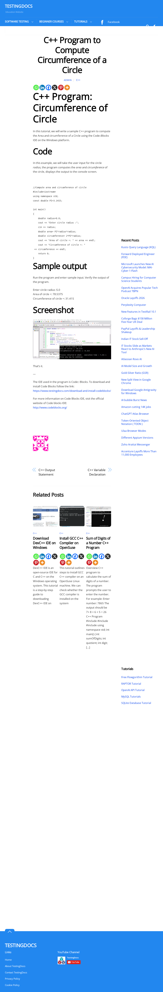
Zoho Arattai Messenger (135, 444)
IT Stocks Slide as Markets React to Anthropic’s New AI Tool (137, 349)
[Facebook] (48, 87)
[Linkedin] (42, 87)
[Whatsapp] (36, 87)
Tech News (15, 30)
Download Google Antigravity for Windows (138, 391)
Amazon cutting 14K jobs (136, 407)
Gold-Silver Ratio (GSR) (134, 373)
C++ (78, 80)
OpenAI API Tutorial (133, 690)
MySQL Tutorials (131, 696)
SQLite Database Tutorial (136, 703)
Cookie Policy (12, 985)
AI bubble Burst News (134, 400)
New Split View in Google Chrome (136, 381)
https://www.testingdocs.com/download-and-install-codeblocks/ (72, 391)
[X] (54, 87)
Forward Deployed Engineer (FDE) (138, 255)
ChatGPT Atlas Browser (135, 413)
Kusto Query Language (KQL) (138, 247)
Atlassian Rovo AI (131, 359)
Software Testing (17, 21)
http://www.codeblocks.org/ (50, 407)
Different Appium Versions (137, 437)
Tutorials (80, 21)
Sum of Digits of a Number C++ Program (98, 543)
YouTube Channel (118, 29)
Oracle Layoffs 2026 (133, 298)
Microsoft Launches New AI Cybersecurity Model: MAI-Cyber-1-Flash (137, 267)
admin (68, 80)
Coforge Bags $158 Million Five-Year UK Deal (136, 320)
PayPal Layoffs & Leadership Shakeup (138, 330)
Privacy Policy (12, 978)
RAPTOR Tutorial (131, 683)
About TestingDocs (15, 966)
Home (8, 959)
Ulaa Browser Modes (133, 431)
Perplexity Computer (134, 305)
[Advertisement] (16, 82)
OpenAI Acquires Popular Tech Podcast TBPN (139, 289)
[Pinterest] (61, 87)
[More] (67, 87)
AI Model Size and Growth (136, 366)
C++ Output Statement (47, 472)
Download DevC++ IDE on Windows (44, 543)
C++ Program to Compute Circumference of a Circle (72, 54)
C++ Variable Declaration (96, 472)
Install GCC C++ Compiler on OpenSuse (71, 543)
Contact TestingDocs (16, 972)
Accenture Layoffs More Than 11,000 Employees (138, 453)
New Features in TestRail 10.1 (138, 311)
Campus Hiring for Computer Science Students (138, 279)
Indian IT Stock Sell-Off (134, 339)
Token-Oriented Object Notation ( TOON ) (135, 422)
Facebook (113, 22)
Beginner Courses (51, 21)
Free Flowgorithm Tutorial (136, 677)
